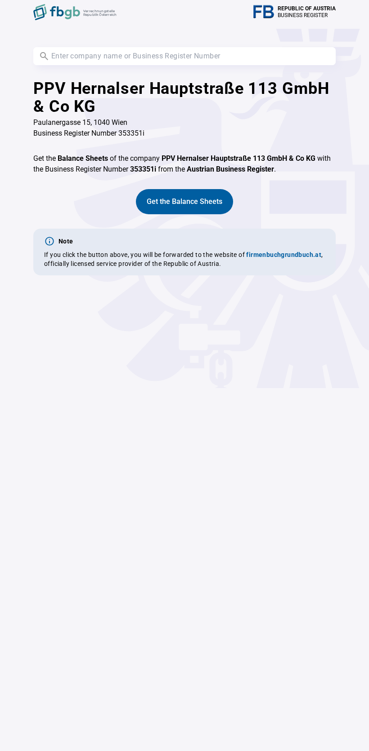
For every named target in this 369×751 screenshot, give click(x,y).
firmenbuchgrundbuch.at (283, 254)
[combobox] (184, 56)
